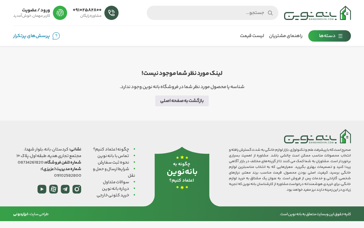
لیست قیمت (252, 36)
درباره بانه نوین (115, 189)
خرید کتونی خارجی (113, 195)
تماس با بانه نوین (113, 156)
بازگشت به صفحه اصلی (182, 101)
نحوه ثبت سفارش (113, 162)
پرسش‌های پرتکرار (31, 36)
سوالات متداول (116, 182)
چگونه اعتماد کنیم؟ (111, 149)
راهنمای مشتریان (286, 36)
